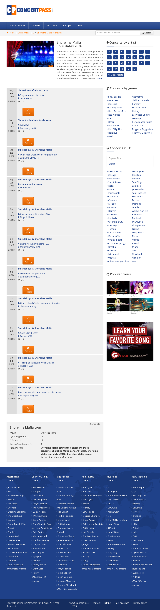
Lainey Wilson (39, 564)
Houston (136, 174)
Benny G (36, 560)
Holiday (135, 111)
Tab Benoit (62, 511)
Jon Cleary (62, 564)
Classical (112, 103)
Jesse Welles (13, 487)
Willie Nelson (38, 487)
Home (11, 32)
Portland (136, 218)
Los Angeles (137, 171)
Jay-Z (135, 491)
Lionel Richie (113, 524)
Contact (96, 602)
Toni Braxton (113, 536)
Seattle (135, 207)
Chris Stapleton (39, 499)
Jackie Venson (64, 572)
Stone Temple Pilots (17, 524)
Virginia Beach (115, 239)
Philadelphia (114, 178)
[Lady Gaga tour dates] (118, 303)
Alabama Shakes (90, 548)
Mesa (134, 236)
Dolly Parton (38, 532)
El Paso (112, 203)
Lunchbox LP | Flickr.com (138, 295)
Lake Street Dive (15, 564)
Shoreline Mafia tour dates (49, 32)
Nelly (135, 532)
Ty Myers (36, 556)
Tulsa (134, 250)
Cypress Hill (138, 572)
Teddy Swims (113, 556)
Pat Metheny (63, 524)
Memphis (136, 203)
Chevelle (11, 507)
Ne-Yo (110, 540)
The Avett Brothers (41, 507)
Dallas (111, 185)
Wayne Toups (64, 568)
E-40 (134, 536)
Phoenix (135, 178)
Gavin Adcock (39, 519)
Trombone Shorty (65, 536)
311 (9, 491)
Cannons (11, 560)
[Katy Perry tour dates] (141, 287)
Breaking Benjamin (16, 511)
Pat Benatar (88, 528)
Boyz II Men (113, 499)
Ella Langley (38, 552)
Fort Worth (137, 196)
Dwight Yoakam (39, 503)
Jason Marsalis (64, 576)
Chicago (112, 174)
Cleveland (136, 254)
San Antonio (114, 182)
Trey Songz (112, 552)
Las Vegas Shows (140, 114)
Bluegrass (113, 100)
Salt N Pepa (138, 487)
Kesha (85, 503)
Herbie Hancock (65, 515)
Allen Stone (113, 560)
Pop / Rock (113, 125)
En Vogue (112, 491)
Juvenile (136, 560)
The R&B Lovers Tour (117, 519)
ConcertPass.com (28, 602)
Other (111, 121)
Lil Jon (135, 524)
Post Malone (38, 548)
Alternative (137, 96)
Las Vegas (113, 225)
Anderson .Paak (140, 548)
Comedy (135, 103)
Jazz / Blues (114, 114)
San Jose (136, 185)
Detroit (135, 200)
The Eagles (87, 499)
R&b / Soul (137, 125)
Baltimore (136, 214)
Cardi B (136, 519)
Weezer (11, 499)
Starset (11, 519)
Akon (135, 544)
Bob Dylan (87, 487)
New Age (136, 118)
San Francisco (138, 192)
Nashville (112, 214)
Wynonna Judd (39, 536)
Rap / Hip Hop (115, 129)
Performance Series (141, 121)
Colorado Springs (117, 243)
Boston (112, 207)
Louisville (113, 218)
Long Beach (137, 232)
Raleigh (135, 243)
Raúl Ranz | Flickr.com (120, 295)
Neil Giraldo (88, 532)
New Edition (113, 532)
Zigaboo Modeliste (66, 581)
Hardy (35, 572)
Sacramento (114, 232)
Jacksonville (137, 189)
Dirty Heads (88, 511)
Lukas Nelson (39, 511)
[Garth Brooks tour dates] (141, 303)
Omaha (112, 246)
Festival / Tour (139, 107)
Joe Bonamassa (65, 540)
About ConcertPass (79, 602)
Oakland (112, 250)
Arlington (136, 257)
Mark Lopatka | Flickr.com (138, 312)
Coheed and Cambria (92, 524)
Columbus (113, 196)
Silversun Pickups (16, 495)
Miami (134, 246)
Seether (11, 532)
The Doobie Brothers (92, 495)
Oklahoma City (115, 221)
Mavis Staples (64, 552)
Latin (110, 118)
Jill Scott (111, 528)
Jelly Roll (136, 511)
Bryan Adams (88, 519)
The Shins (12, 503)
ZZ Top (85, 556)
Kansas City (114, 236)
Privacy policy (140, 602)
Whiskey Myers (39, 515)
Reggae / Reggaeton (142, 129)
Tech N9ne (137, 540)
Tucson (112, 228)
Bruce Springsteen (91, 564)
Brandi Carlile (88, 552)
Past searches (122, 602)
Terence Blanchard (66, 585)
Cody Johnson (39, 544)
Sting (85, 560)
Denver (112, 210)
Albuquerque (138, 225)
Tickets (28, 113)
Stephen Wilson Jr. (41, 540)
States (112, 163)
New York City (115, 171)
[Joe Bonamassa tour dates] (118, 287)
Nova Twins (13, 548)
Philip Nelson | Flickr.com (115, 312)
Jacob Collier (63, 556)
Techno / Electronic (141, 132)
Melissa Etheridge (91, 515)
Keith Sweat (113, 511)
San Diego (136, 182)
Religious (112, 132)
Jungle (85, 544)
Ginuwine (112, 507)
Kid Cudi (136, 576)
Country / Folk (115, 107)
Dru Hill (111, 503)
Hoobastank (13, 536)
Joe (109, 515)
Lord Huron (12, 556)
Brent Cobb (37, 568)
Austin (111, 189)
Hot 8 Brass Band (65, 560)
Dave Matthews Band (17, 552)
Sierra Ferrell (63, 519)
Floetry (110, 548)
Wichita (112, 257)
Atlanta (135, 239)
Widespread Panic (16, 544)
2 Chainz (136, 515)
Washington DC (139, 210)
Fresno (135, 228)
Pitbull (135, 528)
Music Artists (24, 32)
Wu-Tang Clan (139, 495)
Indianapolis (114, 192)
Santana (86, 491)
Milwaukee (137, 221)
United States (17, 25)
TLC (109, 487)
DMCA (107, 602)
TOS (74, 606)
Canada (36, 25)
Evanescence (13, 540)
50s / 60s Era (114, 96)
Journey (86, 507)
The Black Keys (14, 515)
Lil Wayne (137, 507)
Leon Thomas (114, 564)
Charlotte (113, 200)
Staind (10, 528)
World (111, 136)
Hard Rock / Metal (117, 111)
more (100, 78)
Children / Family (140, 100)
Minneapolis (114, 254)
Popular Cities (115, 158)
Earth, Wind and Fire (117, 495)
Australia (52, 25)
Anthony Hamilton (116, 544)
